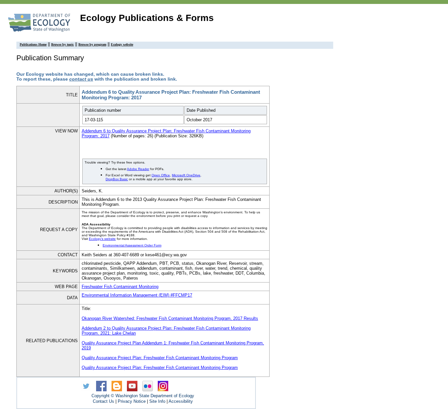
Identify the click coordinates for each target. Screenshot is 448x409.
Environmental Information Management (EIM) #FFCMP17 (137, 295)
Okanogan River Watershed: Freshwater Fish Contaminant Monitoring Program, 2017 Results (170, 318)
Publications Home (33, 44)
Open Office (161, 175)
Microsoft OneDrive (186, 175)
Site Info (157, 401)
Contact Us (103, 401)
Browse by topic (62, 44)
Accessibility (181, 401)
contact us (81, 79)
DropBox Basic (117, 179)
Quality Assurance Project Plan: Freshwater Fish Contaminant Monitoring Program (160, 357)
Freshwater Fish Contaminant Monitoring (120, 286)
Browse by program (92, 44)
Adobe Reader (138, 169)
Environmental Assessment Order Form (132, 245)
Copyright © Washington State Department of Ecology (143, 395)
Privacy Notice (132, 401)
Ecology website (122, 44)
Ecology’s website (102, 239)
